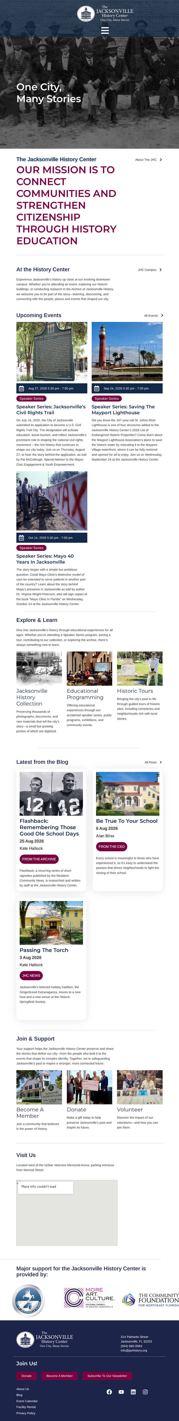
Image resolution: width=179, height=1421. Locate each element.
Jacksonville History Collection (32, 697)
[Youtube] (121, 1392)
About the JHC (146, 159)
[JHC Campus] (160, 269)
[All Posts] (161, 762)
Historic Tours (135, 691)
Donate (76, 1109)
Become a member (30, 1112)
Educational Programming (85, 694)
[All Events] (162, 315)
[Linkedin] (133, 1392)
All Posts (151, 762)
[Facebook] (109, 1392)
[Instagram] (145, 1392)
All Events (151, 315)
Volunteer (130, 1109)
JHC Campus (147, 269)
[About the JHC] (161, 159)
